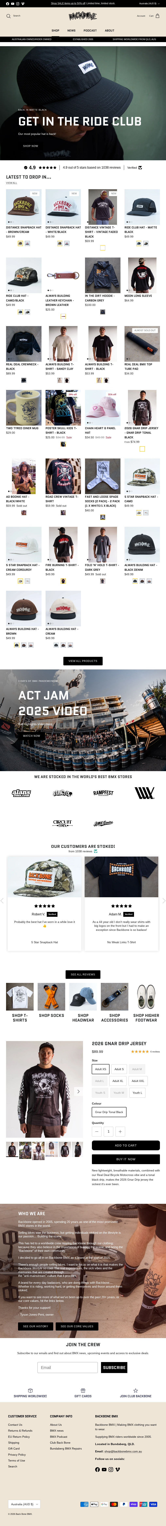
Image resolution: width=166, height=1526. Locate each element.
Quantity (98, 1122)
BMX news (57, 1430)
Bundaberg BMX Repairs (66, 1448)
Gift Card (14, 1448)
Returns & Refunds (20, 1430)
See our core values (77, 1326)
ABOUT (109, 30)
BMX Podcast (58, 1436)
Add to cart (126, 1145)
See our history (35, 1326)
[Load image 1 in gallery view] (44, 1089)
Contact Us (15, 1424)
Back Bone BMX (24, 1514)
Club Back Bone (60, 1442)
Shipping (13, 1442)
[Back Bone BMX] (83, 16)
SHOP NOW (30, 146)
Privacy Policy (17, 1454)
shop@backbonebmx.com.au (123, 1451)
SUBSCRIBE (114, 1367)
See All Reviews (83, 974)
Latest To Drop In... (28, 177)
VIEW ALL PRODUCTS (83, 661)
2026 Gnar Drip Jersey (119, 1043)
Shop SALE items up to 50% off (68, 3)
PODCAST (90, 30)
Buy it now (125, 1159)
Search (12, 1466)
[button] (3, 901)
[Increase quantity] (120, 1131)
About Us (56, 1424)
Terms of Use (16, 1460)
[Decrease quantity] (97, 1131)
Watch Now (31, 736)
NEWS (71, 30)
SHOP (55, 30)
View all (11, 183)
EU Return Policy (19, 1436)
